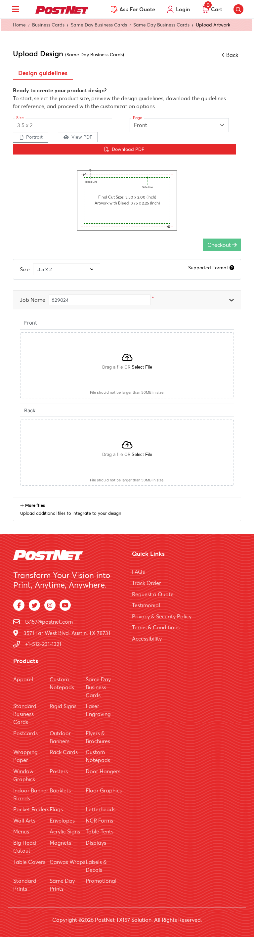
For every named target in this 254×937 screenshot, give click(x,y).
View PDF (81, 137)
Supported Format (209, 268)
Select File (142, 367)
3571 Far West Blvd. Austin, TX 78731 (66, 633)
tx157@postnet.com (49, 621)
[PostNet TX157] (61, 9)
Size (25, 269)
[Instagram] (50, 605)
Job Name (32, 299)
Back (232, 55)
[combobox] (179, 125)
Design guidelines (42, 73)
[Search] (238, 9)
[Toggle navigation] (15, 9)
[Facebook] (18, 605)
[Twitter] (34, 605)
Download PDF (128, 149)
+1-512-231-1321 (43, 644)
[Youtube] (65, 605)
